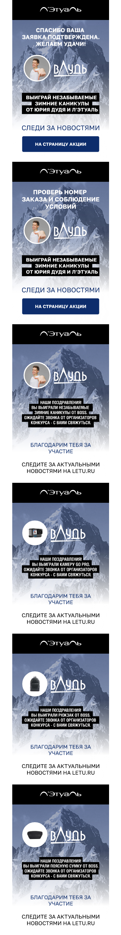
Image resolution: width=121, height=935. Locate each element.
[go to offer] (60, 144)
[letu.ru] (60, 10)
